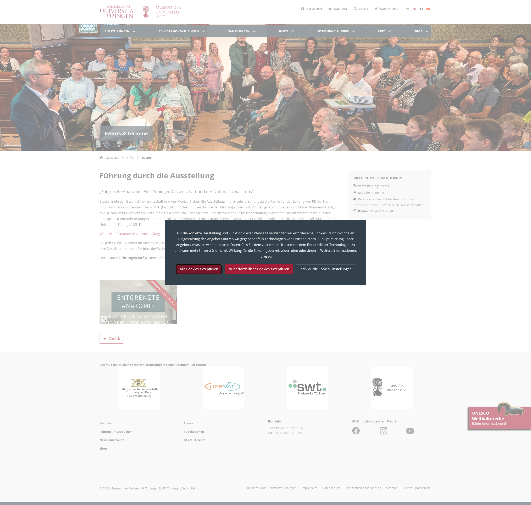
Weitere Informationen (338, 250)
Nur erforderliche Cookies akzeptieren (259, 269)
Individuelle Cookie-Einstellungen (326, 269)
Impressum (265, 256)
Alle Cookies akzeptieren (199, 269)
